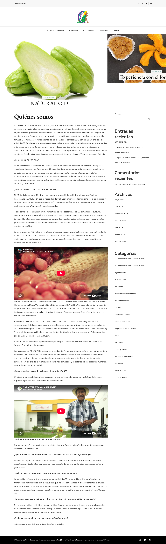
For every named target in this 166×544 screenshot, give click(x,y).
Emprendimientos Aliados (125, 328)
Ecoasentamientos (122, 321)
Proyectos (73, 30)
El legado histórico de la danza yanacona (132, 157)
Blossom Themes (82, 540)
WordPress (104, 540)
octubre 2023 (120, 241)
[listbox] (83, 71)
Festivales (104, 30)
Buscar (118, 114)
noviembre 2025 (121, 213)
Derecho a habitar (122, 314)
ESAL (117, 335)
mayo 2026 (119, 200)
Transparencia (20, 4)
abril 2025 (119, 227)
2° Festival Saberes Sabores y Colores (130, 266)
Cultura (117, 30)
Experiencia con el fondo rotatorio (83, 76)
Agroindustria (120, 272)
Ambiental (119, 286)
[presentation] (29, 71)
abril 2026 (119, 207)
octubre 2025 (120, 221)
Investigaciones (121, 349)
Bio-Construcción (122, 300)
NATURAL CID (121, 142)
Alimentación (120, 279)
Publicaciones (89, 30)
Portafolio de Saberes (55, 30)
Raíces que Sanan (122, 152)
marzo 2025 (120, 234)
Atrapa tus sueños (122, 163)
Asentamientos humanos (125, 293)
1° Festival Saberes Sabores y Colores (130, 258)
